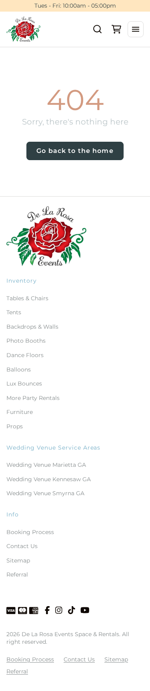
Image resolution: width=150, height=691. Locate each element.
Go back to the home (74, 151)
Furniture (19, 412)
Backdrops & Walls (32, 326)
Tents (13, 312)
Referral (17, 574)
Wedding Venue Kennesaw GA (48, 479)
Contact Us (22, 546)
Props (14, 426)
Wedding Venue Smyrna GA (45, 493)
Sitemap (18, 560)
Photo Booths (26, 340)
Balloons (18, 369)
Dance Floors (25, 355)
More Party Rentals (33, 398)
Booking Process (30, 532)
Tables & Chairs (27, 298)
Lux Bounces (24, 383)
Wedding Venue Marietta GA (46, 464)
